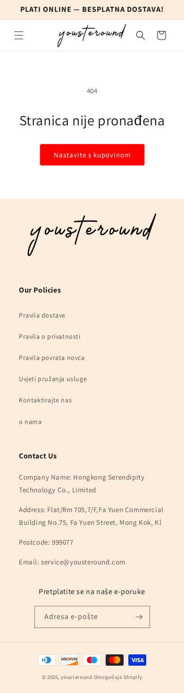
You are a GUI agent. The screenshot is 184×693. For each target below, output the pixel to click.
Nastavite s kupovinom (92, 154)
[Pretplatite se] (139, 617)
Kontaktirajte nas (45, 400)
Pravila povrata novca (52, 357)
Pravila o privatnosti (50, 336)
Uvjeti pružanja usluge (53, 379)
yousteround (76, 677)
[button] (18, 35)
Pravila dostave (42, 315)
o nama (30, 421)
